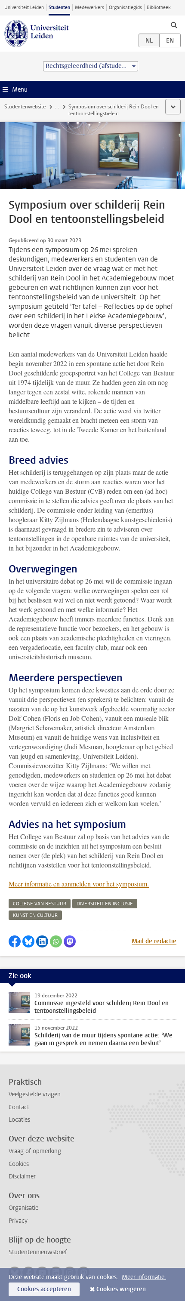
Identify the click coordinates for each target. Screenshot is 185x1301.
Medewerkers (89, 7)
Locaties (19, 1120)
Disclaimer (22, 1176)
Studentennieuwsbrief (38, 1252)
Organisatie (23, 1208)
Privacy (18, 1221)
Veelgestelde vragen (35, 1094)
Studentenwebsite (25, 106)
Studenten (59, 7)
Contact (19, 1107)
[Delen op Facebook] (15, 941)
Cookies (19, 1164)
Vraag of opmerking (35, 1151)
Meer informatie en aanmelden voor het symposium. (79, 883)
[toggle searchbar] (174, 24)
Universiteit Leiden (24, 7)
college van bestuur (39, 904)
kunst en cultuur (35, 915)
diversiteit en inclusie (105, 904)
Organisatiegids (125, 7)
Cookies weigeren (121, 1289)
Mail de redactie (154, 941)
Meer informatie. (144, 1277)
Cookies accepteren (44, 1289)
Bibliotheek (159, 7)
